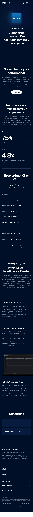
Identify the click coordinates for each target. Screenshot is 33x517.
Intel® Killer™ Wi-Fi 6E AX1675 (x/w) (12, 235)
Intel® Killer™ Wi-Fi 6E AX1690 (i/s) (11, 224)
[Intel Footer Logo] (3, 474)
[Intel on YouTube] (11, 496)
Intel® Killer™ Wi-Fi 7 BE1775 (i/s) (11, 202)
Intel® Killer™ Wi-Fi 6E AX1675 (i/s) (11, 241)
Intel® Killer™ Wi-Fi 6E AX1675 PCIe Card (13, 230)
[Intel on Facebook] (3, 496)
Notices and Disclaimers (25, 508)
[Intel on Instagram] (14, 496)
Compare (20, 187)
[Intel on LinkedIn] (8, 496)
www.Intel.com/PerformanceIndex (13, 457)
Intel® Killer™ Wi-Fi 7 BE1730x (10, 218)
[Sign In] (23, 3)
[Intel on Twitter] (6, 496)
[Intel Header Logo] (4, 3)
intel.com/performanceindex (7, 508)
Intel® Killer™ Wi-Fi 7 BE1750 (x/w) (11, 207)
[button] (16, 479)
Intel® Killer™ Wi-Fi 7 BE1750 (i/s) (11, 213)
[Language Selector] (27, 3)
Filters (12, 187)
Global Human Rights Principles (22, 510)
